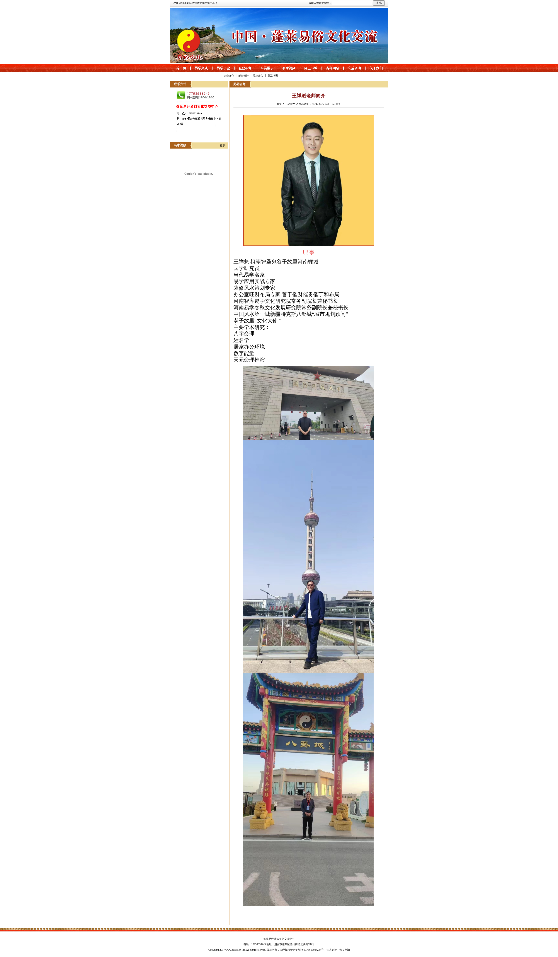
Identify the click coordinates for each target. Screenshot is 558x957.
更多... (223, 145)
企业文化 (229, 75)
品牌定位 (258, 75)
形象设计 (243, 75)
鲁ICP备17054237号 (312, 949)
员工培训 (272, 75)
